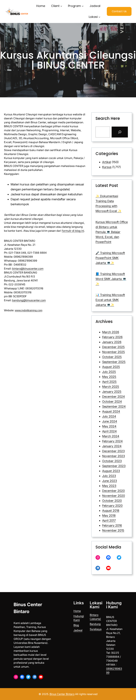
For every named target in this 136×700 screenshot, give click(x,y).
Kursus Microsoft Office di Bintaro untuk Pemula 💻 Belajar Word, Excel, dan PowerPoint (112, 232)
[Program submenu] (83, 6)
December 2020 (113, 490)
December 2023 (113, 451)
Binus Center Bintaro (62, 694)
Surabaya (96, 629)
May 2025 (109, 376)
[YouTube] (108, 568)
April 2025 (109, 381)
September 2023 (114, 466)
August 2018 (110, 510)
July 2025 (109, 371)
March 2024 (110, 436)
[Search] (120, 132)
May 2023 (109, 485)
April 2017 (109, 520)
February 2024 (112, 441)
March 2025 (110, 386)
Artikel (106, 162)
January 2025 (111, 391)
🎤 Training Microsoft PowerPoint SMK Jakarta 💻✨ (110, 258)
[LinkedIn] (98, 568)
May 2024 (109, 426)
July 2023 (109, 476)
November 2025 (113, 352)
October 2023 (112, 461)
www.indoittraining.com (28, 310)
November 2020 (113, 495)
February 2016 (112, 525)
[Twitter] (119, 557)
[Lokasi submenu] (99, 17)
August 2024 (111, 411)
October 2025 (112, 357)
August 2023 (111, 471)
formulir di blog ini (73, 230)
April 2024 (109, 431)
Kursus (106, 167)
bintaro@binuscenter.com (27, 268)
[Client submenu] (61, 6)
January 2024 (112, 446)
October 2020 (112, 500)
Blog (76, 625)
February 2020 (112, 505)
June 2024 (109, 421)
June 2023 (109, 481)
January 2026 (111, 342)
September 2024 (114, 406)
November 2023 (113, 456)
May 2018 (109, 515)
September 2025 (114, 362)
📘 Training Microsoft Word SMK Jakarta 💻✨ (111, 279)
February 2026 (112, 337)
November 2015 (113, 530)
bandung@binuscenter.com (29, 300)
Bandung (95, 624)
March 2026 (110, 332)
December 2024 (113, 396)
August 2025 (111, 367)
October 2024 (112, 401)
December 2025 (113, 347)
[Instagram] (98, 557)
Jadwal (77, 630)
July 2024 (109, 416)
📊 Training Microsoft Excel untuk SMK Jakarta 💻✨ (110, 300)
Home (77, 611)
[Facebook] (108, 557)
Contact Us (119, 11)
